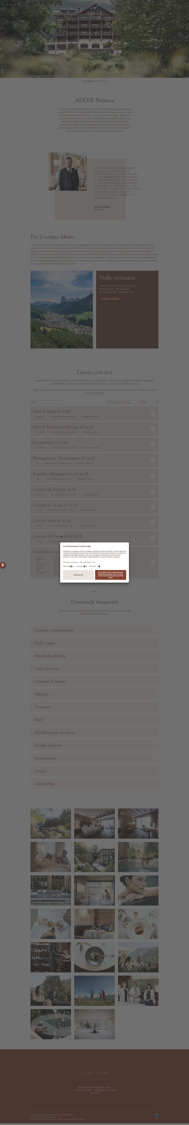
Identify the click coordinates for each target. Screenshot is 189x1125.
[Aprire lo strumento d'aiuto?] (2, 565)
